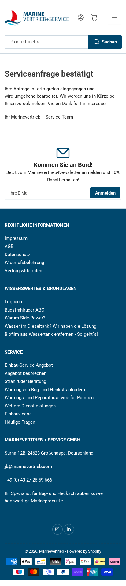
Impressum (16, 238)
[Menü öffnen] (114, 17)
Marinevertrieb (51, 551)
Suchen (109, 42)
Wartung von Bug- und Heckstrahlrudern (45, 389)
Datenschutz (17, 254)
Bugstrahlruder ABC (24, 310)
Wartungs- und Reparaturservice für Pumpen (49, 397)
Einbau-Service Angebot (29, 365)
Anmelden (105, 193)
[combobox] (63, 42)
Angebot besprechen (25, 373)
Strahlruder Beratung (25, 381)
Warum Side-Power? (25, 318)
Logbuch (13, 301)
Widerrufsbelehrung (24, 262)
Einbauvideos (18, 414)
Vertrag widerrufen (23, 271)
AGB (9, 246)
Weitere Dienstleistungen (30, 406)
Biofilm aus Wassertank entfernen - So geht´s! (51, 334)
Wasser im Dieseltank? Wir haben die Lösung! (51, 326)
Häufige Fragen (20, 422)
